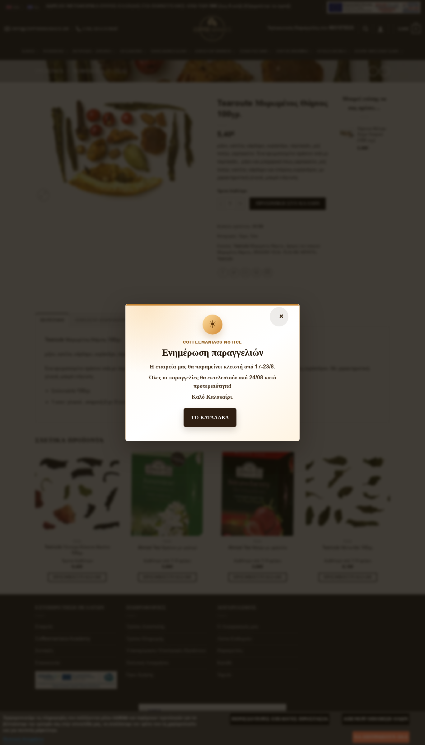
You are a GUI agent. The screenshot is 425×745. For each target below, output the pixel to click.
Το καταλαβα (210, 417)
